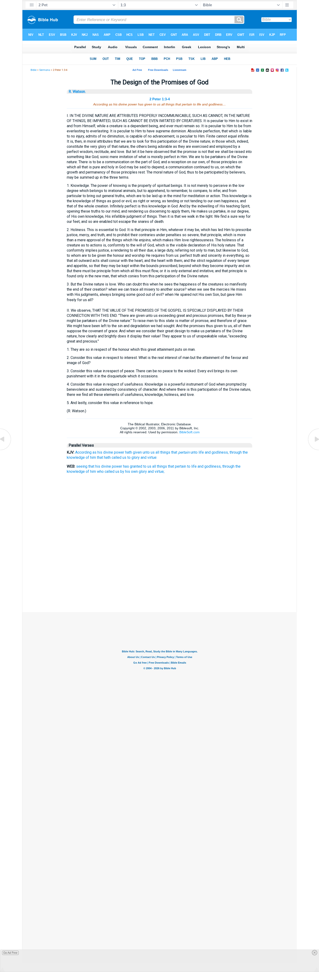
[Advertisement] (159, 588)
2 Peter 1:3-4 (159, 99)
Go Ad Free (10, 952)
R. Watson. (77, 91)
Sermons (44, 70)
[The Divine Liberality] (313, 450)
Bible (33, 70)
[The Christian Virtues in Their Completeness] (6, 450)
